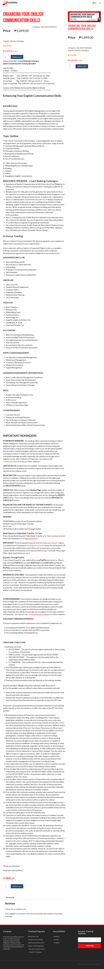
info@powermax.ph (30, 538)
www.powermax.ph (11, 461)
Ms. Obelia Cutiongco (15, 41)
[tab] (10, 897)
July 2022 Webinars (48, 27)
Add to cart (17, 57)
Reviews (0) (10, 897)
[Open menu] (100, 3)
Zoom (28, 627)
